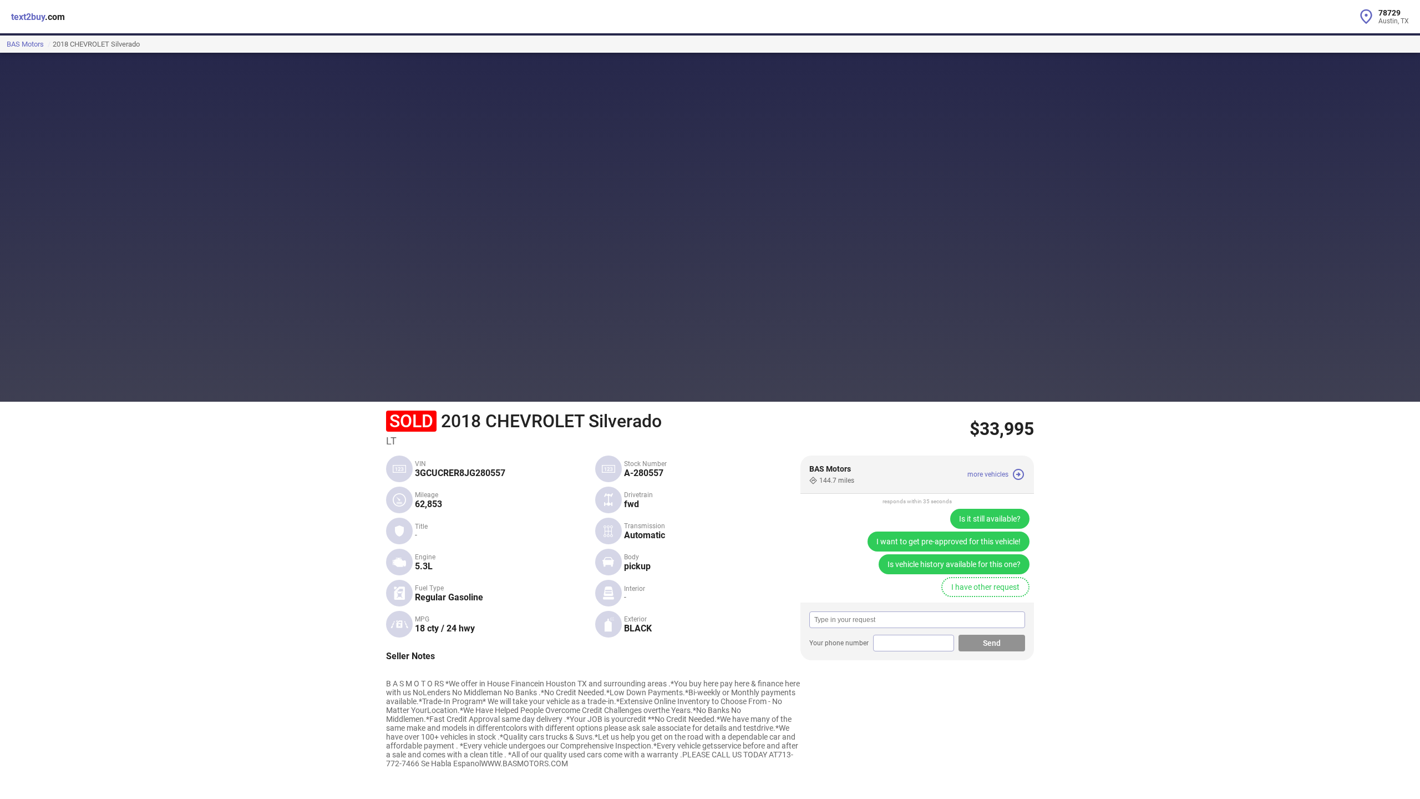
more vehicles (987, 474)
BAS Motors (25, 44)
